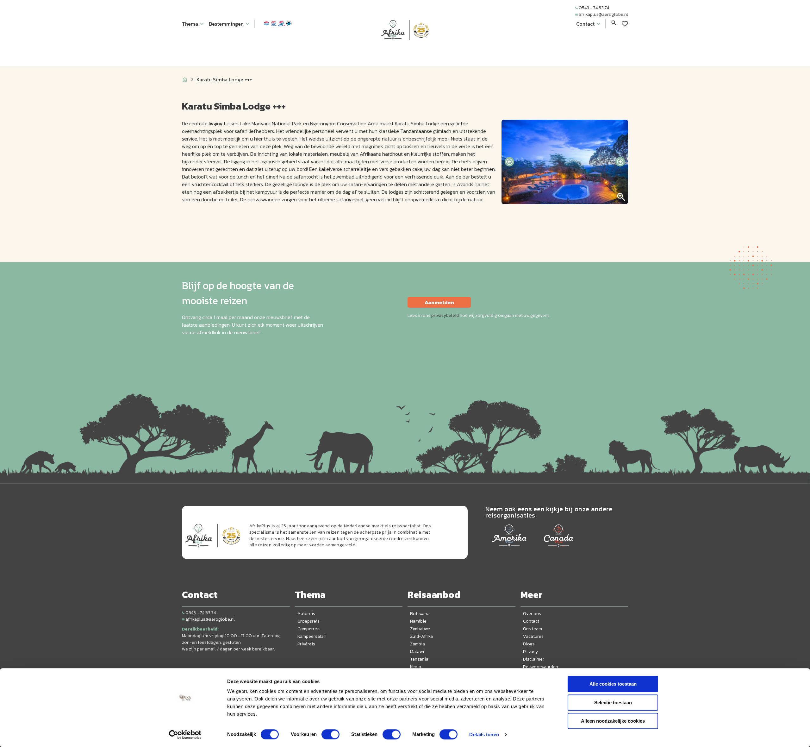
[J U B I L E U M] (405, 52)
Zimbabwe (420, 628)
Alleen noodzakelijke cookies (613, 721)
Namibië (418, 621)
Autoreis (306, 613)
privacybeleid (445, 315)
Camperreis (309, 628)
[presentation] (509, 161)
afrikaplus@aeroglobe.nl (603, 14)
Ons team (532, 628)
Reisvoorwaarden (540, 666)
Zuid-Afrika (421, 636)
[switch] (330, 734)
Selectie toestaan (613, 702)
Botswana (420, 613)
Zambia (417, 644)
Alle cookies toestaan (613, 684)
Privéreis (306, 644)
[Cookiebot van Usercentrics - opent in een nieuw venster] (185, 734)
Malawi (417, 651)
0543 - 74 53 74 (594, 7)
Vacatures (533, 636)
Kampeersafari (312, 636)
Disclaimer (533, 659)
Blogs (529, 644)
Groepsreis (308, 621)
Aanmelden (439, 302)
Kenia (415, 666)
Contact (531, 621)
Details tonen (484, 734)
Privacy (530, 651)
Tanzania (419, 659)
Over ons (532, 613)
